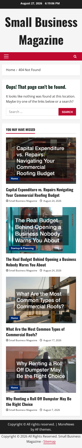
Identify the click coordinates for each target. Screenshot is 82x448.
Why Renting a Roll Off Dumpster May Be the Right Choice (38, 401)
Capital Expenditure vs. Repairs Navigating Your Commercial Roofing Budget (39, 192)
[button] (6, 56)
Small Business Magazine (41, 30)
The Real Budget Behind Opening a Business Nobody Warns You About (41, 262)
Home (14, 178)
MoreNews (66, 424)
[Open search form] (75, 56)
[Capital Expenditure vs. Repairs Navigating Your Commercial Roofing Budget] (41, 160)
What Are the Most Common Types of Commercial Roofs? (35, 331)
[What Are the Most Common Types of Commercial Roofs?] (41, 300)
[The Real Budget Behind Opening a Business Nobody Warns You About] (41, 230)
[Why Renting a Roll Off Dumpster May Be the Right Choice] (41, 369)
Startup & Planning (22, 248)
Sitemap (49, 441)
